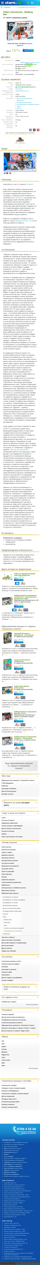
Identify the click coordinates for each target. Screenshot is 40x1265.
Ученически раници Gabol (10, 1102)
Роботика (5, 786)
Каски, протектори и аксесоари (12, 837)
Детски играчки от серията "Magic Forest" (16, 1031)
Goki (3, 1044)
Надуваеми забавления (10, 823)
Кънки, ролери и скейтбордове (12, 826)
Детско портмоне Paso (10, 1204)
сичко (13, 1166)
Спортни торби (7, 972)
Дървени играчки (8, 855)
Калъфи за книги (7, 794)
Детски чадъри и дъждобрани (12, 977)
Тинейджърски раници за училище (14, 1020)
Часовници (6, 934)
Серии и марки (7, 852)
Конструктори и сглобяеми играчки (28, 104)
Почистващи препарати (11, 1146)
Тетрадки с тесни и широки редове (13, 1088)
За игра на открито (8, 820)
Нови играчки (6, 847)
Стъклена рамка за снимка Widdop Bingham (16, 1233)
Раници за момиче (8, 1104)
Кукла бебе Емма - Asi (10, 1183)
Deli (3, 1041)
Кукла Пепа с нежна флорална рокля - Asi (16, 1243)
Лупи (5, 925)
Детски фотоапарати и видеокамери (14, 943)
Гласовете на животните (11, 1247)
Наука (19, 106)
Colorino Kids (6, 1060)
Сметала (5, 914)
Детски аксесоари (8, 945)
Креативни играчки (8, 890)
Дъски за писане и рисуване (12, 908)
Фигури (4, 877)
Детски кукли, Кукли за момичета (13, 1017)
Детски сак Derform (9, 1237)
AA (16, 122)
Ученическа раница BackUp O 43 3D (14, 1189)
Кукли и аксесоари (8, 871)
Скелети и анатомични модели (14, 928)
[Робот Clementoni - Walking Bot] (20, 31)
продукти (10, 1152)
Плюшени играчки (8, 858)
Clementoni (18, 89)
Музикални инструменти (10, 866)
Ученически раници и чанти (11, 961)
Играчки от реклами (9, 850)
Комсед (4, 1049)
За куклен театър (7, 869)
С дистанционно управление (11, 882)
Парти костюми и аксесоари (11, 940)
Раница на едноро (8, 1014)
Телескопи (7, 922)
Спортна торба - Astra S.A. (11, 1223)
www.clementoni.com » (22, 91)
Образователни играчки (10, 893)
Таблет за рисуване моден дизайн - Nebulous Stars (18, 1210)
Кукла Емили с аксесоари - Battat (13, 1202)
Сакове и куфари (7, 980)
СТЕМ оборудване (7, 783)
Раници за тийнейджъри (10, 1091)
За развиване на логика (10, 903)
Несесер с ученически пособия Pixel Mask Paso (17, 1191)
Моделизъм (6, 885)
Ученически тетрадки (9, 1085)
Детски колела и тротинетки (11, 828)
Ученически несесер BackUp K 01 (13, 1187)
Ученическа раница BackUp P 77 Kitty (14, 1214)
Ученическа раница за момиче (12, 1023)
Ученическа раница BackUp (12, 1199)
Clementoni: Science (19, 18)
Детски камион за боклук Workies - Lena (15, 1239)
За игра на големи (8, 863)
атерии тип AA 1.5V (23, 221)
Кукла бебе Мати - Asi (10, 1216)
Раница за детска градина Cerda (13, 1245)
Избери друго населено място (30, 62)
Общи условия (20, 1264)
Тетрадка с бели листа (9, 1099)
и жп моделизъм (13, 1164)
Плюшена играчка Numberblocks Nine (15, 1235)
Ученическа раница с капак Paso (13, 1206)
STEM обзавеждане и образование (14, 1160)
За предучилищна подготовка (12, 911)
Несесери (5, 967)
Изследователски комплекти (27, 7)
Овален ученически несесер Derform (14, 1201)
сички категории (32, 1004)
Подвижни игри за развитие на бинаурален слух (18, 1256)
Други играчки (7, 948)
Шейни (4, 834)
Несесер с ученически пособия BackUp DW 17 (17, 1197)
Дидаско (4, 1052)
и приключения (11, 1170)
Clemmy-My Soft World (19, 450)
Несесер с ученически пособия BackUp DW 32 (17, 1212)
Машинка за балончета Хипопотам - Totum (16, 1195)
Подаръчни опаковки (9, 951)
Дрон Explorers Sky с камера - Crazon (14, 1229)
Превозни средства (8, 879)
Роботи (19, 108)
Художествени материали (11, 1150)
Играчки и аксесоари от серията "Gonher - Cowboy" (19, 1028)
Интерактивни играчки (24, 102)
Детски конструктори (9, 791)
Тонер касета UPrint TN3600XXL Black (14, 1241)
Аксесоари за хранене (9, 969)
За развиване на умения (10, 897)
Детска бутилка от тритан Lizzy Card (14, 1185)
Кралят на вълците (9, 1251)
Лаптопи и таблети (8, 937)
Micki (3, 1065)
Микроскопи (8, 920)
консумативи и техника (12, 1148)
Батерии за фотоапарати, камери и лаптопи (16, 1176)
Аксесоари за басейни (9, 788)
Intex (3, 1057)
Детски (8, 1156)
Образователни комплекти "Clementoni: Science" (18, 780)
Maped (4, 1046)
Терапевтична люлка (10, 1227)
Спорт (4, 817)
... (12, 7)
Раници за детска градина (10, 964)
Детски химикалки (8, 1096)
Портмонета (6, 975)
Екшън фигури (7, 874)
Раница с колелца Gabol (9, 1107)
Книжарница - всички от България (16, 1142)
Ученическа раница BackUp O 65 (13, 1193)
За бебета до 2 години (9, 1002)
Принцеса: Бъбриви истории (12, 1225)
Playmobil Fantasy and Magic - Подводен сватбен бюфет (20, 1258)
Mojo (3, 1063)
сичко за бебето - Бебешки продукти (15, 1158)
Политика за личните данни (32, 1264)
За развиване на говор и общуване (14, 900)
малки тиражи (13, 1168)
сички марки (33, 1068)
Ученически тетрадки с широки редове (15, 1093)
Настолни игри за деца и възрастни (14, 1144)
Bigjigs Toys (5, 1055)
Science (30, 184)
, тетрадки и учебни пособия (15, 1162)
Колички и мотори (8, 831)
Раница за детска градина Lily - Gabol (14, 1231)
